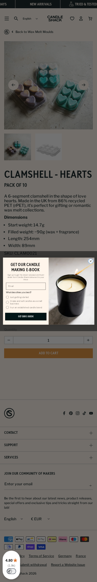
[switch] (11, 571)
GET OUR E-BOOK (25, 316)
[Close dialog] (90, 261)
